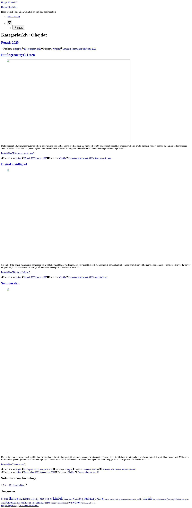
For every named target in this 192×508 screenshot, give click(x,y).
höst (42, 498)
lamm (66, 499)
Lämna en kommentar (79, 49)
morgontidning (131, 499)
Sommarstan (10, 283)
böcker (4, 498)
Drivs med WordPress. (29, 505)
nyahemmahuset (161, 499)
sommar (95, 469)
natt (154, 499)
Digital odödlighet (14, 164)
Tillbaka (20, 28)
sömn (47, 502)
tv (68, 503)
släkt (18, 503)
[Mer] (9, 22)
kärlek (58, 498)
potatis (177, 499)
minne (107, 499)
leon (80, 498)
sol (33, 503)
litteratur (89, 498)
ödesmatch (87, 503)
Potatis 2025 (10, 42)
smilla (24, 502)
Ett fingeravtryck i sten (18, 55)
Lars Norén (73, 499)
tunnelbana (62, 503)
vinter (77, 502)
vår (82, 503)
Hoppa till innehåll (9, 2)
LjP (96, 499)
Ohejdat (56, 49)
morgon (123, 499)
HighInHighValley (9, 7)
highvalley (35, 499)
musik (147, 498)
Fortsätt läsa (17, 153)
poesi (172, 499)
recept (186, 499)
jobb (47, 498)
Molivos (117, 499)
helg (20, 499)
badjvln (18, 49)
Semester (87, 469)
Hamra (13, 498)
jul (51, 498)
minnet (112, 499)
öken (93, 503)
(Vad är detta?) (13, 16)
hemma (26, 498)
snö (29, 502)
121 (10, 485)
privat (182, 499)
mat (101, 498)
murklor (139, 499)
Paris (168, 499)
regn (3, 503)
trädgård (54, 503)
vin (71, 502)
